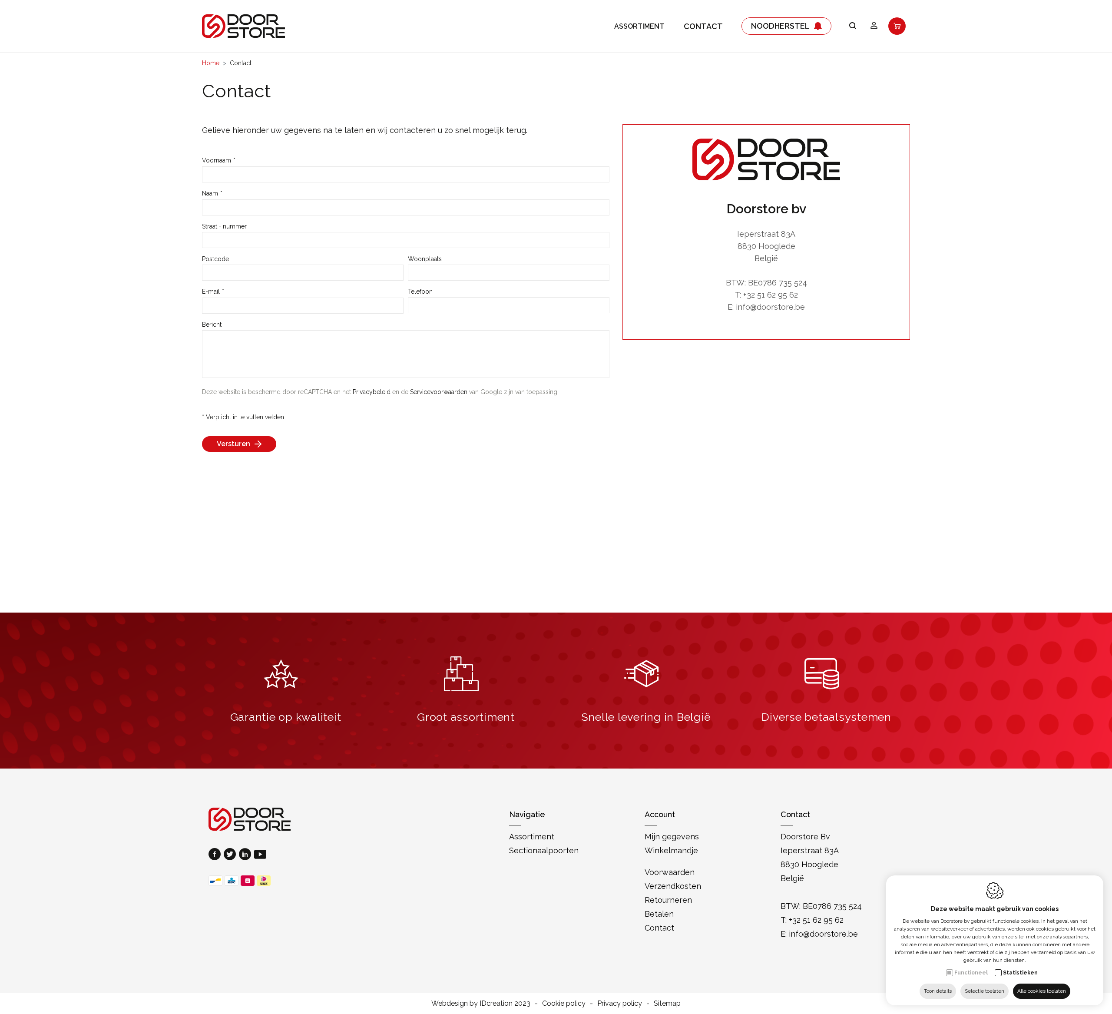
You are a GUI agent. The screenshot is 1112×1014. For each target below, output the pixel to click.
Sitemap (667, 1003)
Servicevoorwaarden (438, 391)
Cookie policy (564, 1003)
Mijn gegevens (672, 836)
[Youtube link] (260, 855)
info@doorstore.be (770, 306)
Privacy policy (619, 1003)
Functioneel (971, 973)
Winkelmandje (671, 850)
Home (210, 63)
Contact (703, 26)
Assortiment (639, 26)
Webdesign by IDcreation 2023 (480, 1003)
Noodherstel (780, 25)
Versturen (233, 444)
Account (660, 814)
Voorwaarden (670, 872)
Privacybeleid (372, 391)
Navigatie (527, 814)
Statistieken (1020, 973)
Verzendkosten (673, 886)
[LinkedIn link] (246, 855)
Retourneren (668, 900)
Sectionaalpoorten (544, 850)
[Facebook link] (216, 855)
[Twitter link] (231, 855)
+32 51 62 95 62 (770, 294)
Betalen (659, 913)
